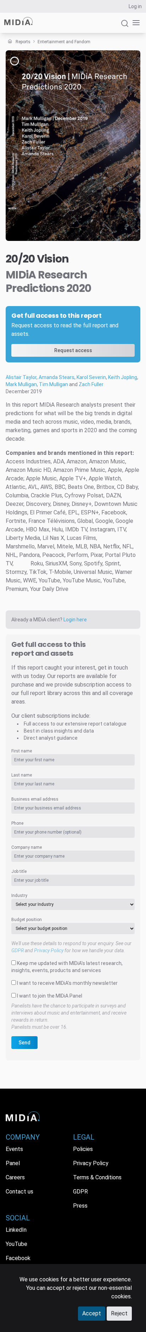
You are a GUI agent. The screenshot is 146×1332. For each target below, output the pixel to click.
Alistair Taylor (21, 377)
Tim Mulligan (53, 384)
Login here (75, 619)
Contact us (19, 1191)
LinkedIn (16, 1229)
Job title (19, 871)
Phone (17, 823)
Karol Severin (91, 377)
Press (80, 1205)
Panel (13, 1163)
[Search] (124, 26)
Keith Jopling (122, 377)
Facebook (18, 1258)
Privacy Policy (48, 950)
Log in (135, 6)
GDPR (17, 950)
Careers (15, 1177)
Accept (91, 1313)
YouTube (16, 1244)
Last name (21, 775)
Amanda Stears (56, 377)
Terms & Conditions (97, 1177)
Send (24, 1042)
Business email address (34, 799)
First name (21, 751)
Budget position (26, 919)
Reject (119, 1313)
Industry (19, 895)
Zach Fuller (91, 384)
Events (14, 1149)
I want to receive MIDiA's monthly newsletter (67, 983)
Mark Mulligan (21, 384)
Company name (26, 847)
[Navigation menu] (134, 23)
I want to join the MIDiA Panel (49, 996)
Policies (83, 1149)
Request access (73, 350)
